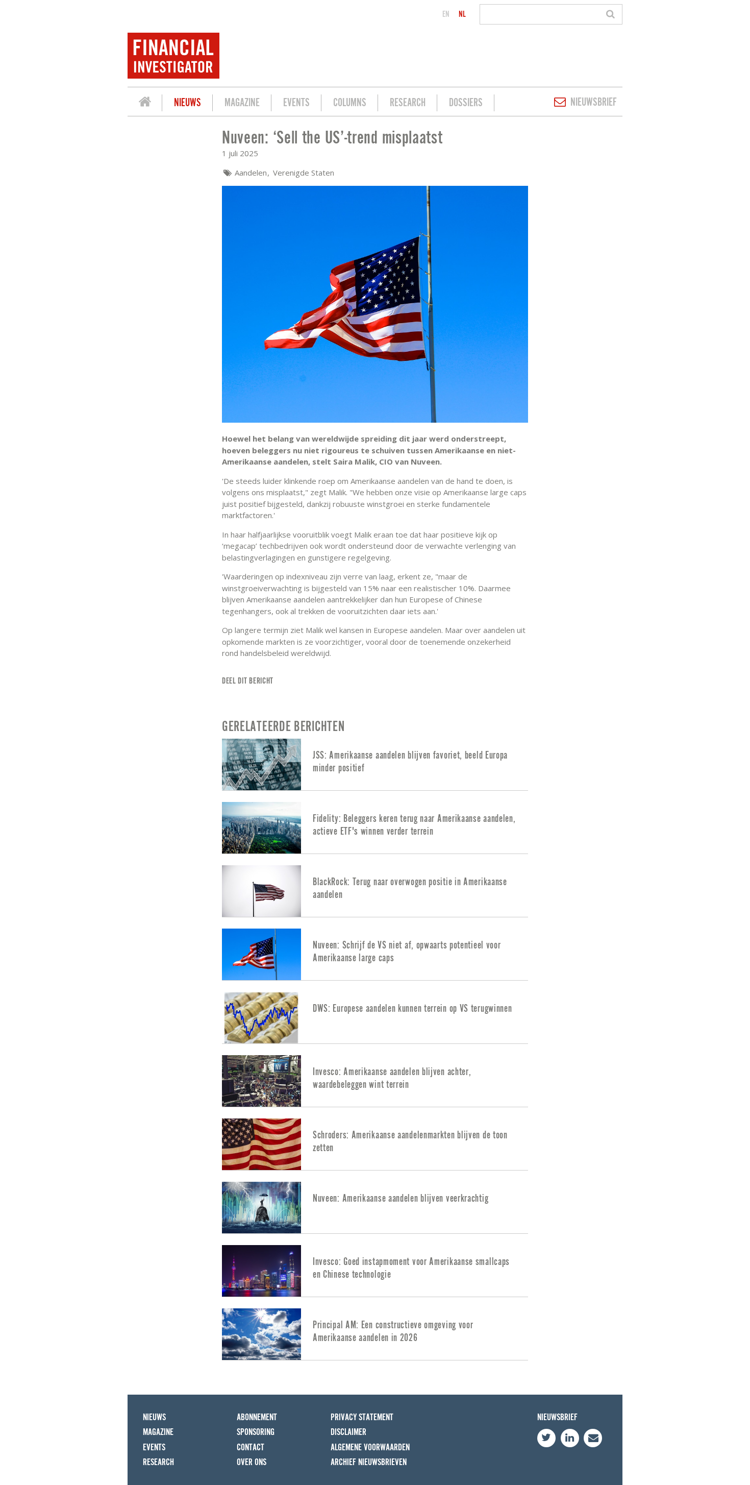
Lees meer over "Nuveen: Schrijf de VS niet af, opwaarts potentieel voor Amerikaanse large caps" (375, 954)
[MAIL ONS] (593, 1438)
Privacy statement (362, 1417)
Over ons (251, 1462)
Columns (349, 103)
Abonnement (257, 1417)
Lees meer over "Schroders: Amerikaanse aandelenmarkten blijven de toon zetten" (375, 1144)
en (445, 14)
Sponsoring (255, 1432)
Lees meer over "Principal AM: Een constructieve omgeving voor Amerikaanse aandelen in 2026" (375, 1334)
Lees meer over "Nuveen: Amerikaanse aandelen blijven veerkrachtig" (375, 1207)
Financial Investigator (145, 103)
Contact (250, 1447)
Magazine (242, 103)
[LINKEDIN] (570, 1438)
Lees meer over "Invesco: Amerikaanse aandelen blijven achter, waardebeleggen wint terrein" (375, 1081)
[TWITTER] (546, 1438)
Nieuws (187, 103)
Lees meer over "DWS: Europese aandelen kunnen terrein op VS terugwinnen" (375, 1017)
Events (296, 103)
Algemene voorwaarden (370, 1447)
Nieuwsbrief (593, 102)
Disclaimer (348, 1432)
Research (408, 103)
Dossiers (466, 103)
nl (462, 14)
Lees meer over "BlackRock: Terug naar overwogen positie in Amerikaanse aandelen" (375, 891)
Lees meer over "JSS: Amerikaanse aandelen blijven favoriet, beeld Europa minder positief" (375, 764)
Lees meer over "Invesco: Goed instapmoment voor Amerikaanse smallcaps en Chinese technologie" (375, 1271)
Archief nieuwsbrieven (369, 1462)
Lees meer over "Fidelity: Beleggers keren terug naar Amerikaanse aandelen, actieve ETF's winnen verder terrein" (375, 828)
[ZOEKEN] (612, 14)
